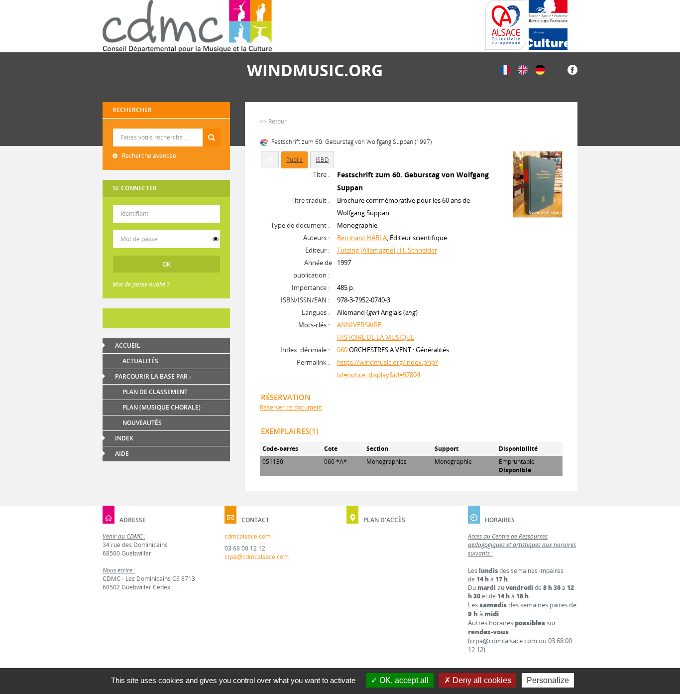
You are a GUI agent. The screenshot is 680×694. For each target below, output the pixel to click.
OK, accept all (403, 680)
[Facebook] (572, 69)
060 (342, 349)
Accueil (127, 345)
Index (124, 438)
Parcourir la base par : (153, 376)
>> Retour (273, 121)
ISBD (322, 159)
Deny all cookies (481, 680)
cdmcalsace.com (248, 536)
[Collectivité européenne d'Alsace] (505, 25)
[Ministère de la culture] (548, 25)
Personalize (548, 680)
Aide (122, 453)
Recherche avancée (148, 155)
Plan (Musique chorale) (161, 407)
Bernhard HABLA (362, 237)
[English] (523, 69)
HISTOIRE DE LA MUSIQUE (375, 337)
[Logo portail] (187, 26)
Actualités (140, 361)
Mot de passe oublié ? (141, 284)
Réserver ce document (291, 407)
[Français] (505, 69)
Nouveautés (142, 422)
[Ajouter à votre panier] (269, 159)
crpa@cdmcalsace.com (257, 557)
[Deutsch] (540, 69)
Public (294, 159)
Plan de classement (155, 392)
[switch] (216, 239)
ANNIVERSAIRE (359, 324)
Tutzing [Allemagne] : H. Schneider (387, 250)
